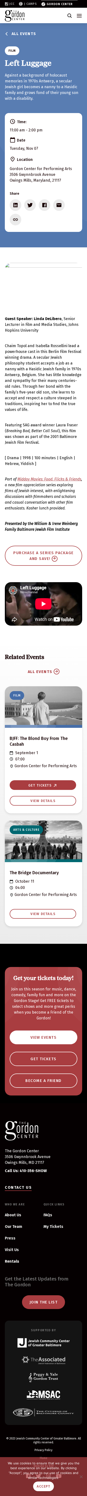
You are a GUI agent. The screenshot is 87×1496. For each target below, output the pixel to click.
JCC (11, 4)
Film (12, 50)
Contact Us (18, 1187)
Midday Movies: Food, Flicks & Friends (49, 479)
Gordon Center (60, 4)
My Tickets (53, 1226)
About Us (13, 1215)
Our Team (13, 1226)
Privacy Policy (43, 1450)
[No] (81, 1476)
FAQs (48, 1215)
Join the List (43, 1302)
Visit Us (12, 1249)
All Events (24, 33)
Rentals (12, 1261)
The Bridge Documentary (34, 872)
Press (10, 1238)
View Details (42, 801)
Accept (43, 1486)
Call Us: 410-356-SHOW (26, 1170)
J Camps (30, 4)
